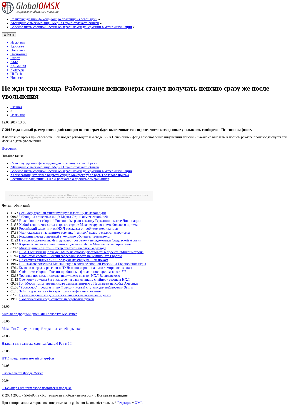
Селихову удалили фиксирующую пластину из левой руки (53, 19)
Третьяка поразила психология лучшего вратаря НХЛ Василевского (69, 275)
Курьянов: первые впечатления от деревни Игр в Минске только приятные (75, 244)
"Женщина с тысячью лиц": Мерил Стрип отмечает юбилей (54, 23)
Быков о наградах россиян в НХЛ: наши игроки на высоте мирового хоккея (75, 268)
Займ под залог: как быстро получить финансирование (38, 195)
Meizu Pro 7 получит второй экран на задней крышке (41, 329)
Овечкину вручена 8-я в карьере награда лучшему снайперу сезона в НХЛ (74, 279)
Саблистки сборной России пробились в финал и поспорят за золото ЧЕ (73, 271)
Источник (9, 148)
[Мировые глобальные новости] (31, 12)
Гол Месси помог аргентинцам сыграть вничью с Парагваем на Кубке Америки (78, 283)
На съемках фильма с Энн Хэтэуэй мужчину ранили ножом (63, 260)
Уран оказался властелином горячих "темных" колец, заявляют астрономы (74, 232)
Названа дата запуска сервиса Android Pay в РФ (37, 343)
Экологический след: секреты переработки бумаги (56, 299)
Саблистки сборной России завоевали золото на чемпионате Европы (70, 256)
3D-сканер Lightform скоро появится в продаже (37, 388)
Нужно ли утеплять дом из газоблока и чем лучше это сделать (99, 195)
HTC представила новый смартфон (28, 358)
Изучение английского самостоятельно (109, 197)
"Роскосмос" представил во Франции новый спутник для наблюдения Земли (76, 287)
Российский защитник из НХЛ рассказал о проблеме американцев (59, 179)
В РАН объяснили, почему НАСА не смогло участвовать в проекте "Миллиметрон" (81, 252)
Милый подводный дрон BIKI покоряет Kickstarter (39, 314)
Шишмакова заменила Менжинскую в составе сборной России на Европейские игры (82, 264)
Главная (16, 107)
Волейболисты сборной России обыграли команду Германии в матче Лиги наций (71, 27)
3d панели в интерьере (77, 197)
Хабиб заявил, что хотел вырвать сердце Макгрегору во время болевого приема (69, 175)
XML (139, 403)
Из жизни (17, 115)
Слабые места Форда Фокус (22, 373)
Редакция (124, 403)
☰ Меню (9, 34)
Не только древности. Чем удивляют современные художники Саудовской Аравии (80, 240)
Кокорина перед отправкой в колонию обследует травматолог (65, 236)
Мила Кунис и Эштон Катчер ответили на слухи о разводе (62, 248)
